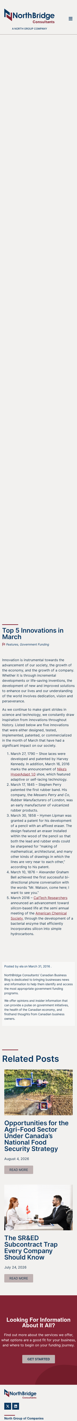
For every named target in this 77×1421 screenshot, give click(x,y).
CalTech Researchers (50, 898)
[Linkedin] (15, 1406)
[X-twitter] (7, 1406)
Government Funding (34, 644)
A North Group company (29, 28)
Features (12, 644)
